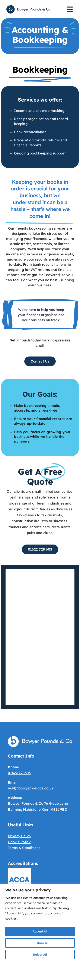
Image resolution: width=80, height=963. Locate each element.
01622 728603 (19, 773)
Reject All (40, 955)
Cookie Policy (19, 842)
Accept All (40, 931)
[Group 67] (28, 6)
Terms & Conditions (24, 848)
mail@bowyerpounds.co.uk (31, 788)
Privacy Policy (19, 836)
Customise (40, 943)
